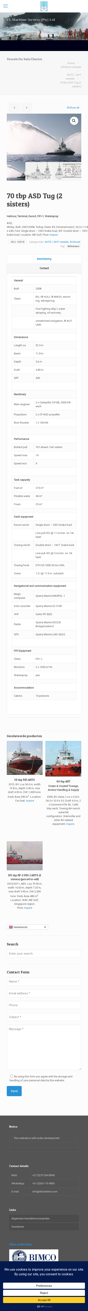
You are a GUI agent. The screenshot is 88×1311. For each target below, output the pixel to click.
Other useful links (20, 1244)
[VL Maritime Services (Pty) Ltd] (44, 6)
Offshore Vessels (71, 67)
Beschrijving (44, 258)
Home (70, 63)
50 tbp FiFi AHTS (24, 779)
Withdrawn (73, 246)
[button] (74, 121)
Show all (74, 107)
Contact (44, 268)
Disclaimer (17, 1226)
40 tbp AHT (63, 781)
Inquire (54, 234)
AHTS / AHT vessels (57, 241)
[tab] (44, 259)
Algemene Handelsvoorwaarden (30, 1218)
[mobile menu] (5, 6)
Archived (75, 241)
